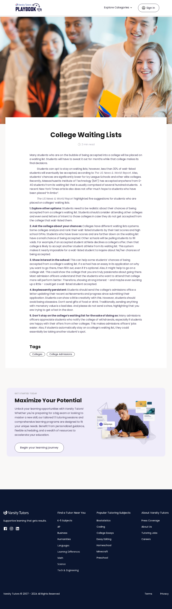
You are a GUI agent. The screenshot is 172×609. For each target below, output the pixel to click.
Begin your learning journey (39, 448)
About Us (146, 526)
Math (60, 557)
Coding (101, 526)
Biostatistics (104, 520)
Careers (146, 539)
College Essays (105, 533)
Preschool (102, 557)
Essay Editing (104, 539)
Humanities (64, 539)
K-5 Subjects (64, 520)
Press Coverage (150, 520)
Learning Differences (68, 551)
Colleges (37, 354)
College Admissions (60, 354)
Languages (63, 545)
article (64, 189)
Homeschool (104, 545)
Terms (148, 593)
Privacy (164, 593)
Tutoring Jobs (149, 533)
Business (62, 533)
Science (61, 564)
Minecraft (102, 551)
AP (58, 526)
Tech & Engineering (68, 570)
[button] (119, 8)
